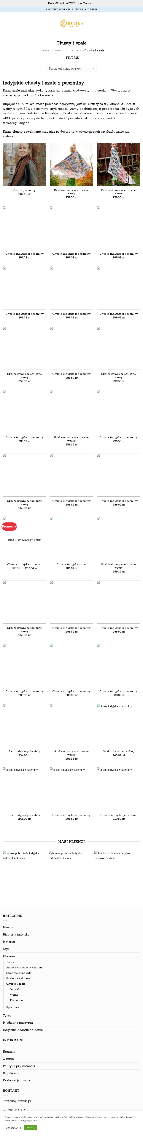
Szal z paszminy (24, 190)
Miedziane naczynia (18, 1022)
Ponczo (11, 962)
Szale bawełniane (18, 978)
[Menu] (5, 23)
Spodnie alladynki (18, 973)
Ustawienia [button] (13, 1127)
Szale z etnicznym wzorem (24, 967)
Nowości (9, 927)
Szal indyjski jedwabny (24, 751)
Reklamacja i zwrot (17, 1080)
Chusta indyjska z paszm (24, 564)
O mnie (8, 1058)
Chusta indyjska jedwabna (118, 815)
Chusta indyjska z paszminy (24, 253)
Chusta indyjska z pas (71, 564)
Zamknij (89, 3)
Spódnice (12, 1007)
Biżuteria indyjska (16, 934)
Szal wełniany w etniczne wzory (71, 191)
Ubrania (72, 50)
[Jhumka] (71, 23)
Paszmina (16, 1000)
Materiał (9, 942)
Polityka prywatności (19, 1066)
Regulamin (11, 1073)
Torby (7, 1015)
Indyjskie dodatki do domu (23, 1030)
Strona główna (50, 50)
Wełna (14, 994)
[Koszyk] (138, 24)
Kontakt (9, 1051)
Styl (6, 949)
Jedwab (15, 989)
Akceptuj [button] (30, 1127)
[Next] (135, 873)
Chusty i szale (16, 983)
